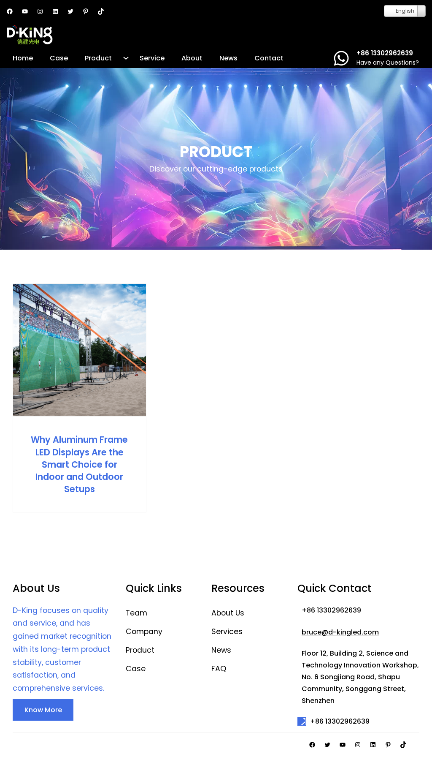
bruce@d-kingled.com (340, 632)
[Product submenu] (126, 57)
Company (144, 631)
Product (140, 650)
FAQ (218, 669)
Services (227, 631)
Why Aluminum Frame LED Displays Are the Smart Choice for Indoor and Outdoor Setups (79, 464)
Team (136, 613)
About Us (227, 613)
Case (136, 669)
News (221, 650)
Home (23, 58)
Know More (43, 710)
